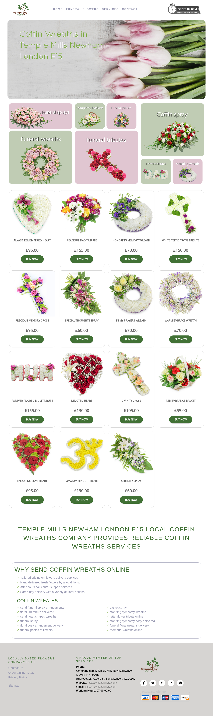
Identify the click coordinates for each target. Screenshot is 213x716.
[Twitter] (152, 683)
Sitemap (13, 685)
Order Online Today (21, 672)
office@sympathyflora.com (100, 686)
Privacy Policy (17, 677)
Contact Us (15, 668)
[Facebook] (143, 683)
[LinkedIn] (171, 683)
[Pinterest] (180, 683)
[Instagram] (162, 683)
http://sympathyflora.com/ (102, 682)
